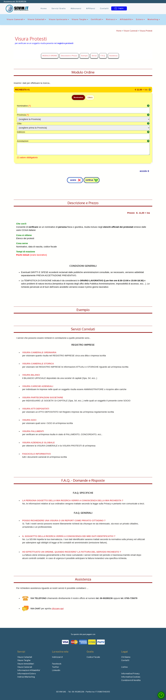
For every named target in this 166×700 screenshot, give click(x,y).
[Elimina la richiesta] (150, 90)
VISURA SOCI (29, 420)
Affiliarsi (90, 8)
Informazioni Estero (26, 673)
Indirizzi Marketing (26, 677)
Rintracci (110, 19)
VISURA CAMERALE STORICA (38, 363)
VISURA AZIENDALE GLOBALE (38, 442)
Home (44, 8)
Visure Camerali (15, 19)
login (121, 8)
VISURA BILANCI (31, 375)
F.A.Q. (103, 56)
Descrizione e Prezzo (69, 56)
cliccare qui (58, 608)
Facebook (56, 664)
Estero (139, 19)
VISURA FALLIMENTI (33, 431)
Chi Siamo (125, 657)
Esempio (84, 56)
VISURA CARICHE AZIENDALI (37, 386)
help (148, 105)
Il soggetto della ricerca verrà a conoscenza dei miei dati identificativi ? (68, 536)
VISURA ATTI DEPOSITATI (35, 408)
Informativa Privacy (130, 673)
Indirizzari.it (57, 657)
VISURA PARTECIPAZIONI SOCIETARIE (42, 397)
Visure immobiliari (25, 664)
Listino (124, 667)
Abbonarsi (76, 8)
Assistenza (113, 56)
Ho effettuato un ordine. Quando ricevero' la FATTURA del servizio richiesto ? (71, 552)
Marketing (153, 19)
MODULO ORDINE (49, 56)
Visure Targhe (79, 19)
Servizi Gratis (59, 8)
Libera (90, 97)
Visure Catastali (36, 19)
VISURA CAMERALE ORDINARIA (39, 352)
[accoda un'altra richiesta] (144, 171)
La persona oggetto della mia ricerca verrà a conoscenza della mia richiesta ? (72, 500)
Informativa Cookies (130, 677)
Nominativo (78, 97)
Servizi (94, 56)
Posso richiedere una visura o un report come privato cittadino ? (63, 520)
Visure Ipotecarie (58, 19)
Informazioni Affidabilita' (28, 670)
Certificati (96, 19)
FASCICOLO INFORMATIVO (36, 454)
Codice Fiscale (93, 657)
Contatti (104, 8)
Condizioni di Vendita (130, 680)
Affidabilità (126, 19)
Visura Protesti (146, 31)
